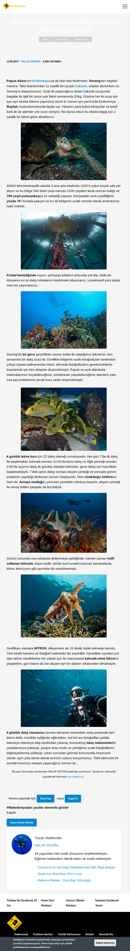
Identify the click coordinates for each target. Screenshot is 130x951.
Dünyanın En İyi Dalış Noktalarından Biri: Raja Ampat (76, 867)
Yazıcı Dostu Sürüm (21, 822)
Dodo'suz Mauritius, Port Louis (60, 874)
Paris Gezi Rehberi (47, 903)
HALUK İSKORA (31, 61)
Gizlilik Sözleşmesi (69, 934)
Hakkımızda (21, 934)
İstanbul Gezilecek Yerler (107, 903)
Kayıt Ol (73, 798)
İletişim (89, 934)
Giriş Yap (45, 798)
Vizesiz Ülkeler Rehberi (75, 903)
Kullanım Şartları (43, 934)
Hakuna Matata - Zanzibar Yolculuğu (64, 880)
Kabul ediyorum (105, 942)
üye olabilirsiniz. (76, 776)
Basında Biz (106, 934)
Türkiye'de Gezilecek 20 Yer (22, 903)
